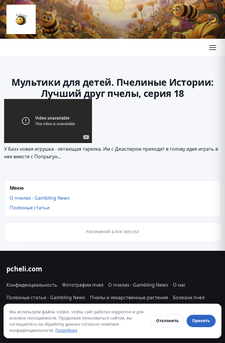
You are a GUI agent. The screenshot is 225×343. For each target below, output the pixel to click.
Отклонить (167, 320)
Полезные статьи (30, 207)
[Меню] (213, 47)
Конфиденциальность (31, 285)
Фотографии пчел (82, 285)
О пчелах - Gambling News (40, 198)
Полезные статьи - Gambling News (45, 297)
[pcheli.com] (21, 19)
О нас (179, 285)
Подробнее (66, 330)
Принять (201, 320)
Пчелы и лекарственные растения (129, 297)
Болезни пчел (188, 297)
